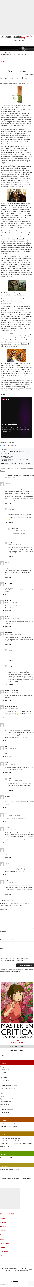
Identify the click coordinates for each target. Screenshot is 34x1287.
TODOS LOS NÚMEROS (7, 1214)
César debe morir (4, 1069)
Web (1, 948)
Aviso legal (24, 54)
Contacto (30, 54)
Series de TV (3, 1230)
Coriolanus (3, 1072)
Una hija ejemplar (4, 1112)
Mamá (1, 1093)
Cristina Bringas (29, 74)
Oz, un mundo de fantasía (6, 1099)
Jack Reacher (3, 1077)
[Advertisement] (17, 17)
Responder (8, 503)
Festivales (3, 1226)
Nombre (3, 931)
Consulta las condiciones (17, 1046)
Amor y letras (3, 1067)
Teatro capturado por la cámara (8, 1126)
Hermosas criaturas (5, 1075)
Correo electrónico (6, 940)
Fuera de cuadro (4, 1243)
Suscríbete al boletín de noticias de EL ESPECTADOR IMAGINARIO (17, 1178)
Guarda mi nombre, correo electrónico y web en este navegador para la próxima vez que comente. (14, 959)
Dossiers (2, 1247)
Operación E (3, 1096)
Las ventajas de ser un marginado (9, 1088)
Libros (13, 52)
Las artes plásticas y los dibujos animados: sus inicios (14, 1141)
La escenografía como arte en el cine (10, 1138)
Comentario (4, 909)
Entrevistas (3, 1235)
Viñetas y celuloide (5, 1256)
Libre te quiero (4, 1091)
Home (2, 52)
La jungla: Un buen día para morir (8, 1085)
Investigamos (3, 1222)
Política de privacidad (22, 52)
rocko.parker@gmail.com (14, 656)
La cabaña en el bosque (6, 1080)
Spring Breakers (4, 1104)
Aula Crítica (8, 52)
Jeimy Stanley (9, 583)
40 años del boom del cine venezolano (10, 1158)
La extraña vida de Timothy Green (9, 1083)
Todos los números (15, 54)
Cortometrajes (4, 1251)
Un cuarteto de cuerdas (6, 1109)
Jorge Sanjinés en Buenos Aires (8, 1124)
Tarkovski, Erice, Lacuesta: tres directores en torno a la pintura (16, 1143)
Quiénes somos (5, 54)
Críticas (2, 1218)
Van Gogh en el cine (5, 1146)
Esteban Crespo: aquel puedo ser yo (9, 1169)
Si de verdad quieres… (6, 1101)
